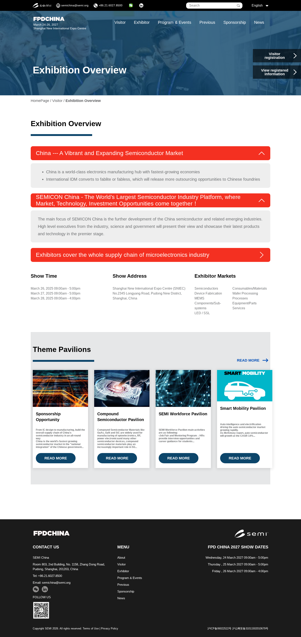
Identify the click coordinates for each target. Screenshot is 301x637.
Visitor (120, 22)
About (121, 557)
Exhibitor (142, 22)
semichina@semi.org (56, 582)
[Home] (51, 533)
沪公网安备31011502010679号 (250, 628)
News (259, 22)
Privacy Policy (109, 628)
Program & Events (174, 22)
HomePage (40, 101)
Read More (248, 360)
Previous (207, 22)
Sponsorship (234, 22)
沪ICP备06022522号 (219, 628)
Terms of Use (91, 628)
